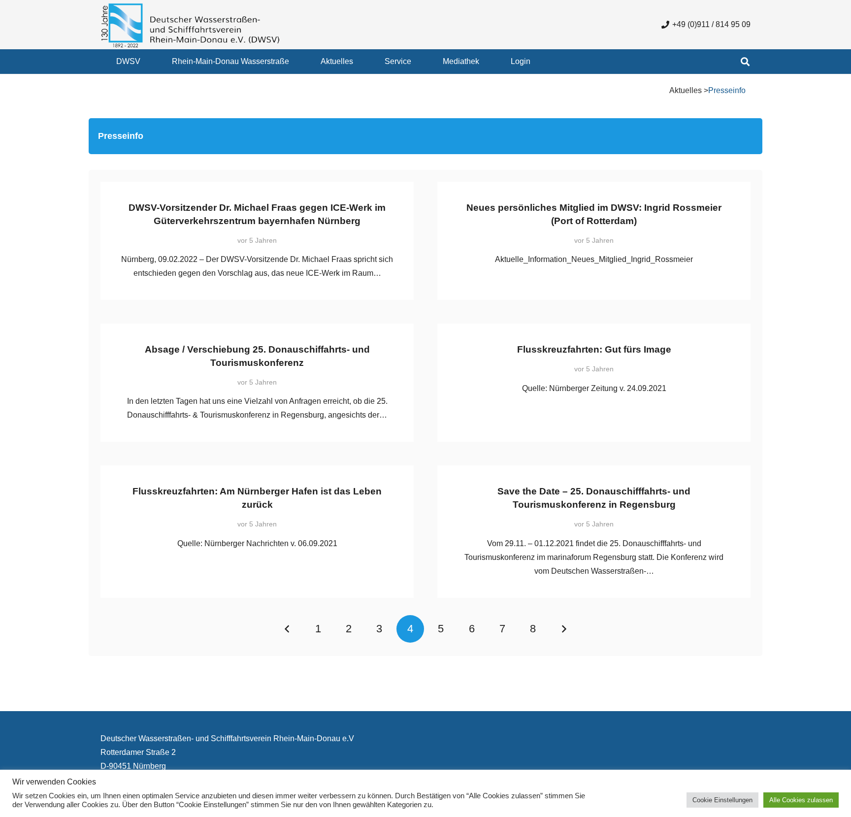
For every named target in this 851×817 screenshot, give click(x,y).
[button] (147, 61)
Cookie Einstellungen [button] (722, 800)
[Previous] (287, 629)
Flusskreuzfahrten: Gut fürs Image (594, 349)
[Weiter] (564, 629)
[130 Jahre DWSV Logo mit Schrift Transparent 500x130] (190, 24)
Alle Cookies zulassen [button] (801, 800)
